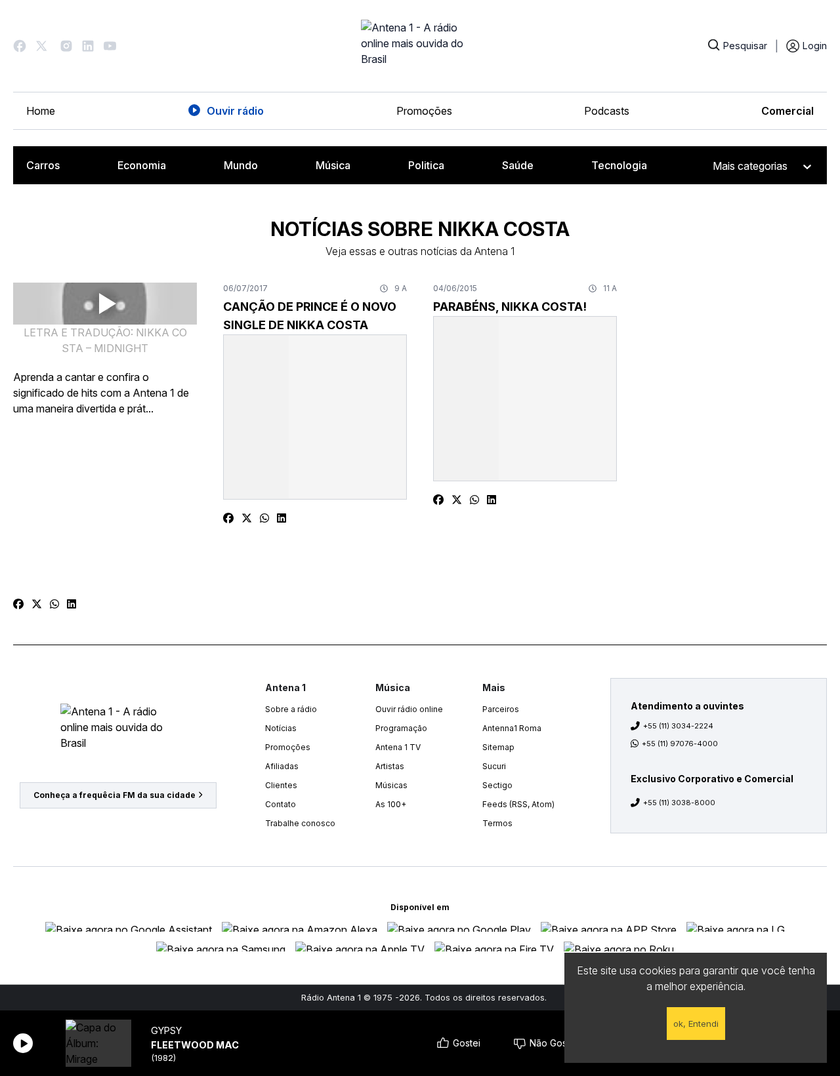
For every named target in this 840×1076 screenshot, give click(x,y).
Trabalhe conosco (300, 823)
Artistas (389, 766)
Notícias (281, 728)
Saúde (518, 165)
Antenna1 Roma (511, 728)
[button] (19, 45)
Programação (401, 728)
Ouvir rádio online (409, 709)
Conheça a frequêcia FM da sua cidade (114, 795)
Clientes (281, 785)
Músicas (391, 785)
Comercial (787, 110)
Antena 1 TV (398, 747)
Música (333, 165)
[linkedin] (71, 604)
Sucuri (494, 766)
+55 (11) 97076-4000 (680, 743)
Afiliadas (282, 766)
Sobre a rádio (291, 709)
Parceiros (500, 709)
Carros (43, 165)
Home (40, 110)
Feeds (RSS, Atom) (518, 804)
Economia (141, 165)
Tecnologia (619, 165)
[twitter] (37, 604)
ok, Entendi (696, 1023)
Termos (497, 823)
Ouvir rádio (235, 110)
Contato (280, 804)
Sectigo (497, 785)
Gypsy (166, 1030)
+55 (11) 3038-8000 (679, 802)
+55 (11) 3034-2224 (678, 725)
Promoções (424, 110)
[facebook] (18, 604)
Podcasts (606, 110)
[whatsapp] (54, 604)
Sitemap (498, 747)
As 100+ (390, 804)
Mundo (241, 165)
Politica (426, 165)
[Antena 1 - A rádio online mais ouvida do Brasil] (420, 46)
